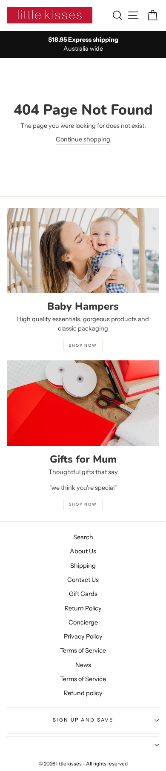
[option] (83, 44)
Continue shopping (83, 139)
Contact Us (83, 580)
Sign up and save (83, 720)
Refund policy (83, 693)
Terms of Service (83, 650)
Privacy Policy (83, 636)
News (83, 665)
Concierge (83, 622)
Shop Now (83, 504)
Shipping (83, 566)
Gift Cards (83, 594)
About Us (83, 551)
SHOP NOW (83, 345)
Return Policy (83, 608)
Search (83, 537)
